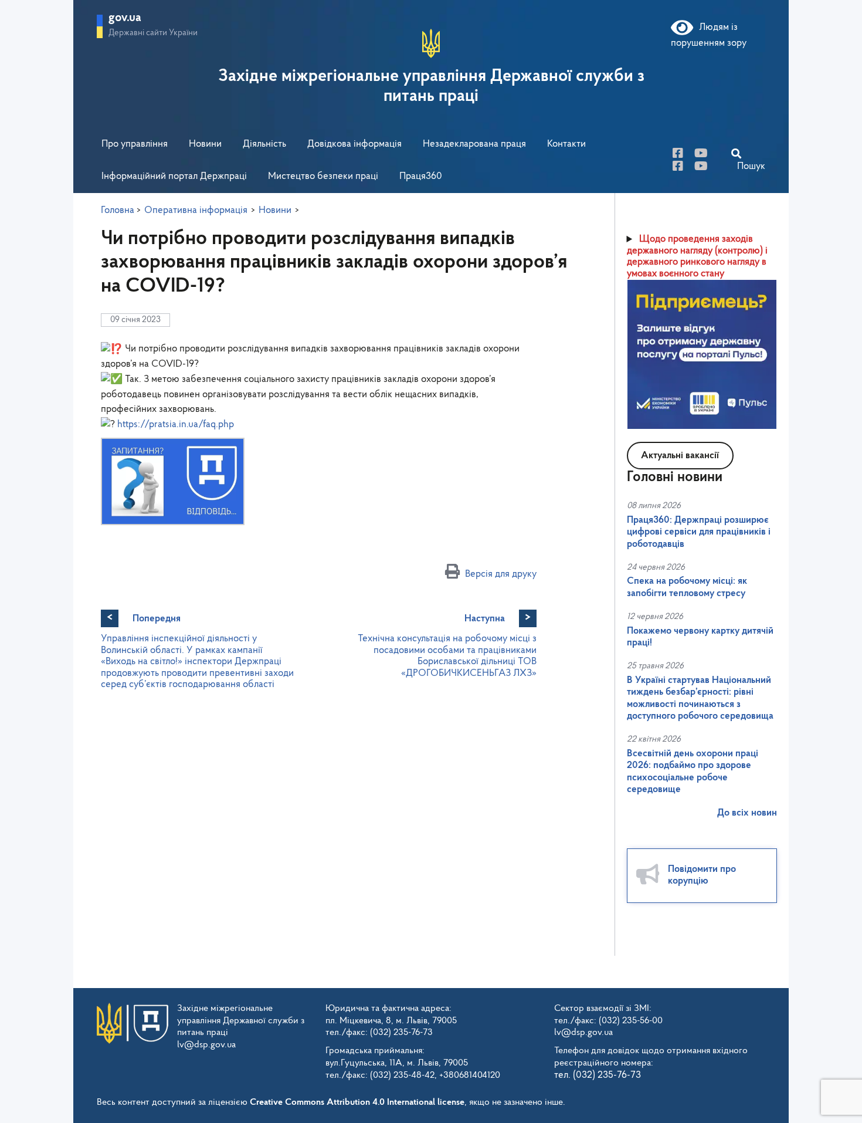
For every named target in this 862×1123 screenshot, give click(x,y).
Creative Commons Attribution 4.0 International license (357, 1102)
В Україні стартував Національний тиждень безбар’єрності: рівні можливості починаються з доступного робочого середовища (700, 698)
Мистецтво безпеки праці (323, 176)
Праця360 (420, 176)
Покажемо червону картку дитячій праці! (700, 637)
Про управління (134, 144)
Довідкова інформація (354, 144)
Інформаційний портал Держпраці (174, 176)
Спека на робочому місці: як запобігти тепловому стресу (687, 587)
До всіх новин (747, 813)
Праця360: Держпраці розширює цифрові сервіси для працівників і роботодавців (699, 532)
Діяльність (264, 144)
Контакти (566, 144)
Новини (205, 144)
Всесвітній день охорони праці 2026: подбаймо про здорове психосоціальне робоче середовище (692, 771)
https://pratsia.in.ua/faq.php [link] (175, 424)
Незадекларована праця (474, 144)
